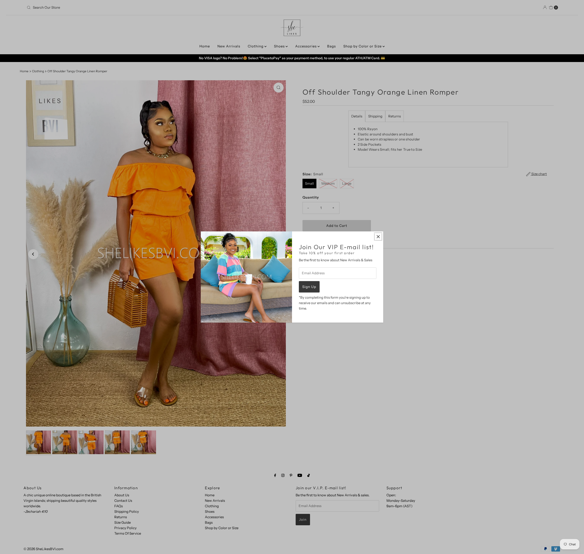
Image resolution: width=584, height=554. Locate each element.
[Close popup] (378, 237)
